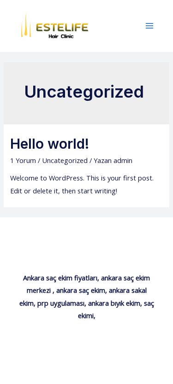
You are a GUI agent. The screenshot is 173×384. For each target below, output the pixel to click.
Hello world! (49, 143)
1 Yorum (23, 160)
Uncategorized (65, 160)
